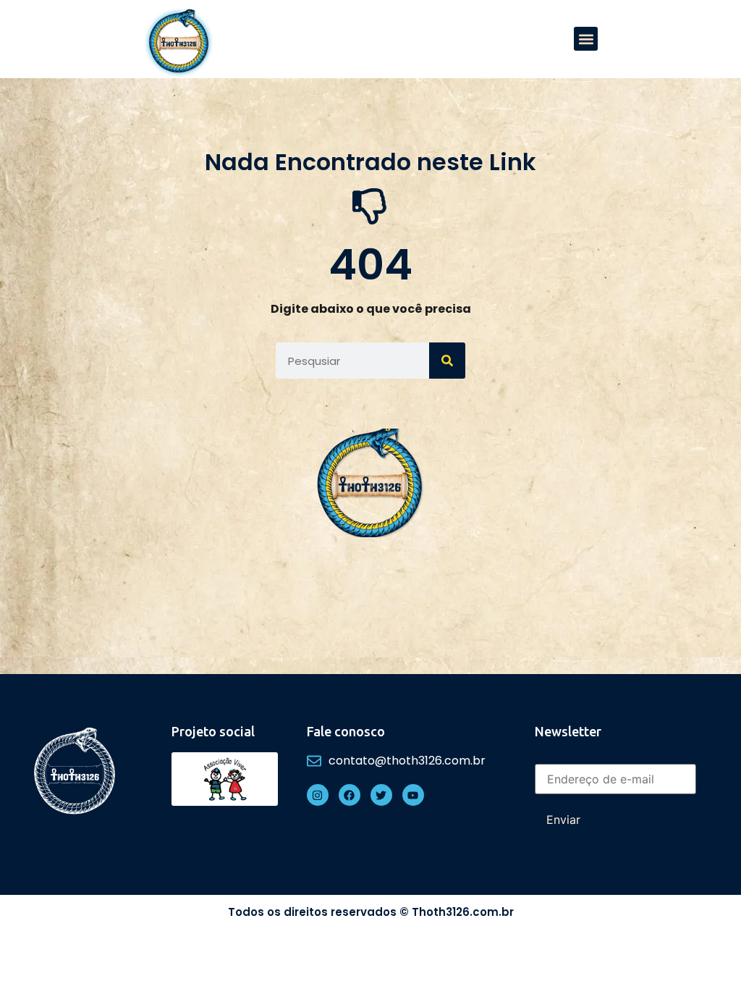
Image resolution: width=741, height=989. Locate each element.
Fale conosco (346, 731)
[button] (586, 39)
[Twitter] (381, 795)
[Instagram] (318, 795)
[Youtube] (413, 795)
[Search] (447, 360)
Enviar (563, 819)
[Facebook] (349, 795)
